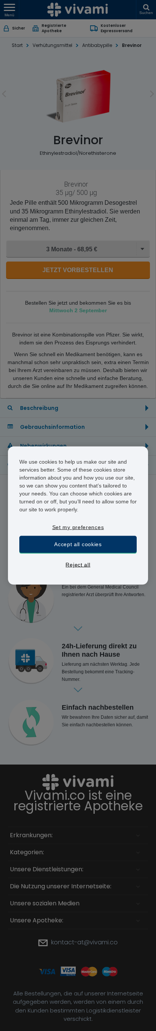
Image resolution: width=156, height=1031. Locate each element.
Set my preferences (78, 527)
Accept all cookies (78, 544)
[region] (78, 516)
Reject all (78, 565)
